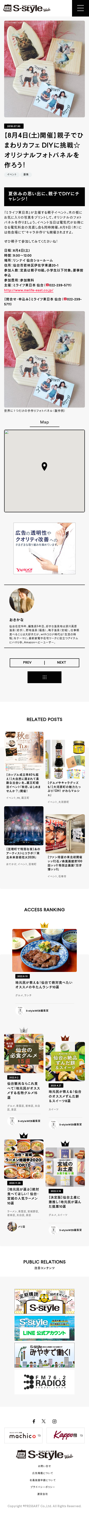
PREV (27, 662)
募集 (26, 175)
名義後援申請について (43, 1480)
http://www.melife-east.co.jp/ (28, 290)
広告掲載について (42, 1473)
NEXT (61, 662)
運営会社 (42, 1494)
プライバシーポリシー (42, 1487)
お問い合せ (44, 1466)
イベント (12, 175)
